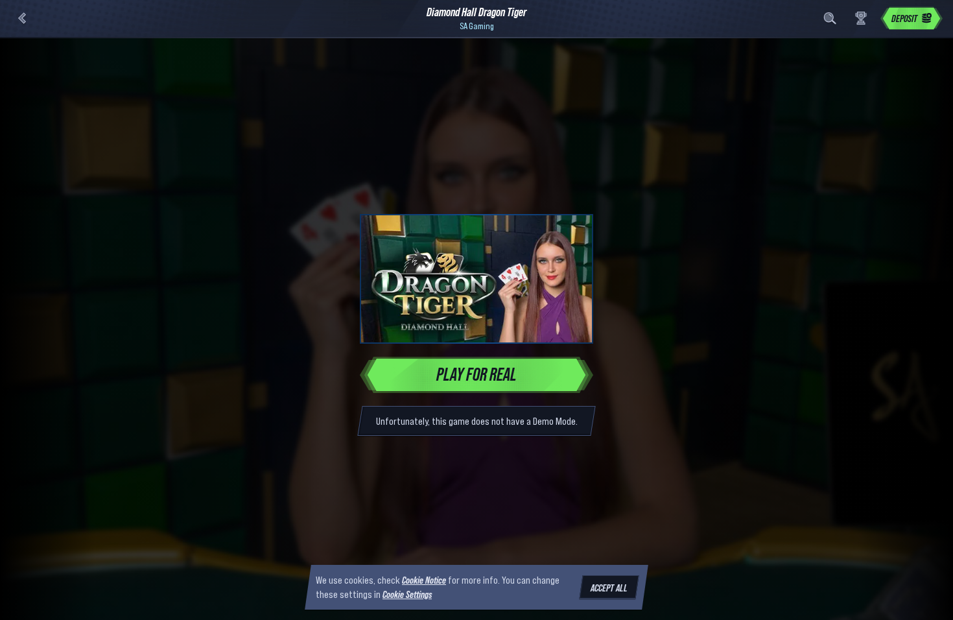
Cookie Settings (407, 595)
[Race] (861, 18)
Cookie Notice (424, 580)
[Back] (22, 18)
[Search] (829, 18)
